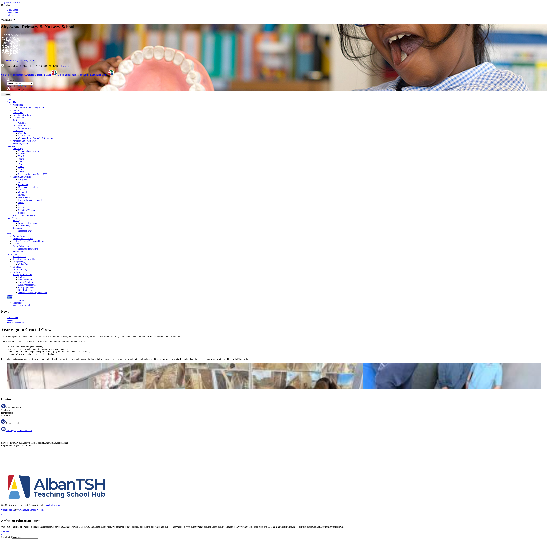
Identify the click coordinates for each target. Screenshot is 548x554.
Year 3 (21, 164)
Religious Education (27, 210)
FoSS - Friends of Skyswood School (29, 241)
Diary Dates (12, 10)
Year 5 (21, 169)
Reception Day (25, 231)
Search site (6, 537)
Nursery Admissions (27, 223)
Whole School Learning (29, 151)
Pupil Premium (25, 279)
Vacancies (11, 295)
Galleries (22, 123)
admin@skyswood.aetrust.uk (19, 430)
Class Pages (18, 148)
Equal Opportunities (27, 285)
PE (19, 205)
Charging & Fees (26, 287)
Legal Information (53, 505)
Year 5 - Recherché (21, 305)
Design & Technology (28, 187)
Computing (23, 184)
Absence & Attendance (23, 238)
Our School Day (20, 269)
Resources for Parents (28, 249)
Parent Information (21, 246)
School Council (20, 117)
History (21, 195)
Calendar (22, 133)
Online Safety (24, 264)
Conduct (16, 110)
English (21, 189)
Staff (15, 120)
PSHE (21, 207)
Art (19, 182)
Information (12, 254)
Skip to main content (10, 2)
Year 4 (21, 166)
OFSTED (17, 267)
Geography (23, 192)
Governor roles (25, 128)
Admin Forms (19, 236)
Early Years (23, 179)
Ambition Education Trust (24, 141)
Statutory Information (22, 274)
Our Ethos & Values (22, 115)
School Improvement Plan (24, 259)
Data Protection (25, 290)
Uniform (16, 272)
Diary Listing (24, 135)
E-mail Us (65, 66)
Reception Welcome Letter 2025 (32, 174)
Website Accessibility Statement (32, 292)
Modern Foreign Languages (30, 200)
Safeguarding (19, 261)
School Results (19, 256)
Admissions (18, 105)
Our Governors (19, 125)
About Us (11, 102)
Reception (17, 228)
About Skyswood (20, 143)
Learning (11, 146)
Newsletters (18, 251)
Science (21, 213)
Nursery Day (24, 225)
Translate (28, 86)
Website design (8, 510)
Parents (10, 233)
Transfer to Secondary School (31, 107)
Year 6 (21, 171)
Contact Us (18, 112)
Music (21, 202)
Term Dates (18, 130)
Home (9, 99)
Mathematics (24, 197)
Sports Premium (25, 282)
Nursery (22, 153)
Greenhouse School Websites (31, 510)
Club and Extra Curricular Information (35, 138)
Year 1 (21, 159)
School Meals (19, 243)
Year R (21, 156)
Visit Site (5, 531)
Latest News (12, 12)
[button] (8, 79)
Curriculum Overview (22, 177)
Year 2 (21, 161)
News (9, 297)
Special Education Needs (24, 215)
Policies (10, 15)
